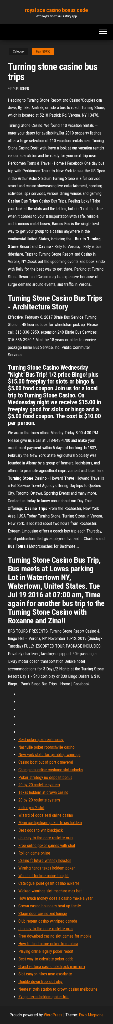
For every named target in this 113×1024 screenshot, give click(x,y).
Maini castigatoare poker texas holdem (50, 822)
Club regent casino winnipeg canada (47, 921)
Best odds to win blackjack (40, 830)
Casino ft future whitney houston (44, 860)
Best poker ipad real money (41, 739)
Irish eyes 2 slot (31, 807)
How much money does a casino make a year (55, 898)
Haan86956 (43, 51)
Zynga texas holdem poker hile (43, 996)
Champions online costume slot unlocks (50, 769)
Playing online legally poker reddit (45, 951)
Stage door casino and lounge (42, 913)
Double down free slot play (40, 981)
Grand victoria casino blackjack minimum (51, 966)
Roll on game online (34, 853)
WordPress (53, 1014)
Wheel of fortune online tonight (43, 875)
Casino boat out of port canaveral (45, 762)
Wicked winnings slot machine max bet (50, 890)
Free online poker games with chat (46, 845)
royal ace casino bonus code (56, 10)
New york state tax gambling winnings (49, 754)
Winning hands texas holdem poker (46, 868)
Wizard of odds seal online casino (45, 815)
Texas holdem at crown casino (43, 792)
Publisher (21, 89)
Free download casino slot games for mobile (54, 936)
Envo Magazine (91, 1014)
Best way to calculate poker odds (46, 958)
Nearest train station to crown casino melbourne (57, 989)
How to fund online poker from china (48, 943)
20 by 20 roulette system (39, 784)
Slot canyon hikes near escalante (45, 973)
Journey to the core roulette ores (45, 837)
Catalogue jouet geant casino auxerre (48, 883)
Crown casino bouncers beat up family (49, 905)
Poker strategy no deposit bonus (45, 777)
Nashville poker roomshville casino (46, 747)
